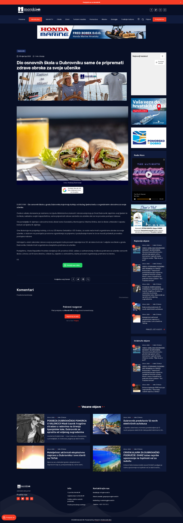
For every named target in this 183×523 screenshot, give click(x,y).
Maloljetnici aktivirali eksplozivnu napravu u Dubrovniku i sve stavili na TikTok (66, 455)
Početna (22, 19)
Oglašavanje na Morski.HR (75, 496)
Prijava (148, 19)
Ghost (96, 520)
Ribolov (104, 19)
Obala (59, 19)
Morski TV (49, 19)
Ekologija (114, 19)
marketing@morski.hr (107, 500)
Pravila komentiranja (24, 295)
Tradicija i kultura (127, 19)
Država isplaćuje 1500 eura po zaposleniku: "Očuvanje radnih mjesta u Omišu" (153, 389)
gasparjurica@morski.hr (110, 496)
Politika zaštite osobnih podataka (75, 500)
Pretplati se (159, 19)
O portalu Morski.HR (73, 492)
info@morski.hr (105, 492)
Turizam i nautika (79, 19)
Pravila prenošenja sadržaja (76, 505)
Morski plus (35, 19)
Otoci (67, 19)
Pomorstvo (94, 19)
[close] (180, 2)
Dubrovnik (21, 51)
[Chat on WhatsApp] (72, 265)
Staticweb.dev (106, 520)
